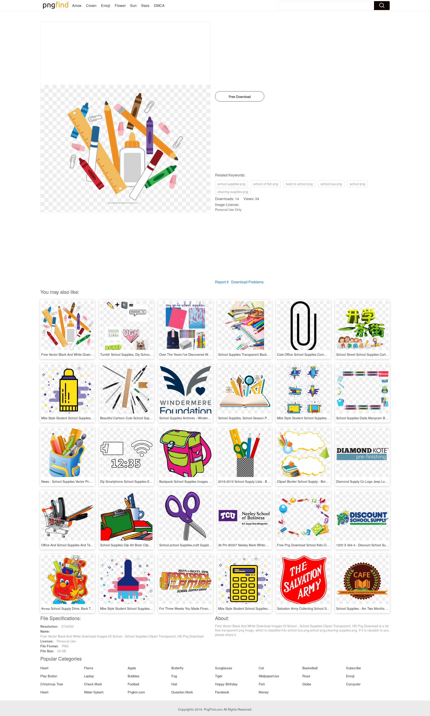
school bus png (331, 184)
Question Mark (182, 692)
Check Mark (93, 684)
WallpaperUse (269, 676)
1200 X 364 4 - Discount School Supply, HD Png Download (377, 545)
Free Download (240, 96)
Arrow (77, 5)
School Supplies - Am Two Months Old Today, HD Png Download (382, 608)
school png (357, 184)
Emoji (105, 5)
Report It (221, 281)
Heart (44, 667)
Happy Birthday (226, 684)
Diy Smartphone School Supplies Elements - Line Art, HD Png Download (151, 481)
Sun (133, 5)
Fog (174, 676)
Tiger (218, 676)
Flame (88, 667)
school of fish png (265, 184)
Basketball (310, 667)
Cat (261, 667)
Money (264, 692)
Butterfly (177, 667)
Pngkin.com (136, 692)
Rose (306, 676)
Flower (120, 5)
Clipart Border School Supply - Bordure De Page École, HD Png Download (329, 481)
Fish (262, 684)
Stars (145, 5)
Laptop (89, 676)
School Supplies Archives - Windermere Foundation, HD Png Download (209, 418)
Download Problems (247, 281)
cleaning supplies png (232, 191)
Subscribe (353, 667)
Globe (306, 684)
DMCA (159, 5)
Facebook (222, 692)
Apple (132, 667)
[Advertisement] (125, 53)
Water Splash (93, 692)
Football (133, 684)
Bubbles (134, 676)
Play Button (48, 676)
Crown (91, 5)
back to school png (299, 184)
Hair (174, 684)
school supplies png (231, 184)
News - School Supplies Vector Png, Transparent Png (78, 481)
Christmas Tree (51, 684)
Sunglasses (223, 667)
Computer (353, 684)
